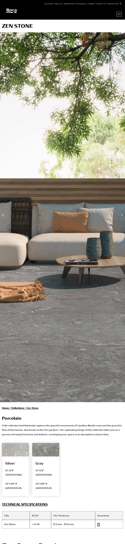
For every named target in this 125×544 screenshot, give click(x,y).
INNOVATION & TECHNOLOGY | (75, 4)
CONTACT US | (101, 4)
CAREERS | (92, 4)
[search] (120, 4)
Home (5, 408)
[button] (3, 215)
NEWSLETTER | (113, 4)
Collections (17, 408)
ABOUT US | (58, 4)
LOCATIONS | (49, 4)
